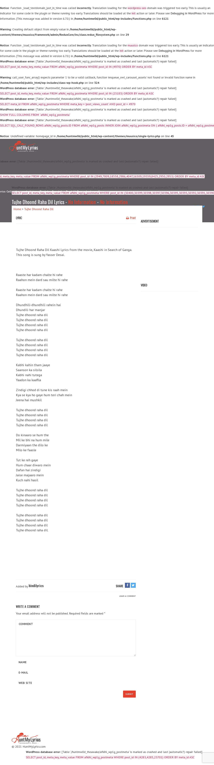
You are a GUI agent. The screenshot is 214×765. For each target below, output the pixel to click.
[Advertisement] (77, 234)
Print (132, 218)
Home (17, 209)
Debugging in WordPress (186, 13)
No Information (82, 202)
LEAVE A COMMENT (127, 596)
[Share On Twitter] (133, 585)
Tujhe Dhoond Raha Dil (39, 209)
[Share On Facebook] (127, 585)
